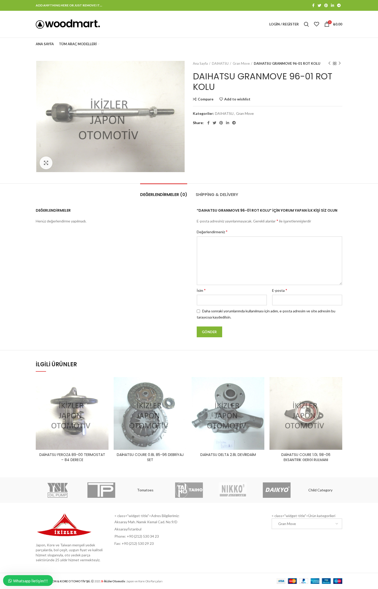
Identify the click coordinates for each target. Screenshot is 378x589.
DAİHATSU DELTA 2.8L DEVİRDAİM (228, 454)
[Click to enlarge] (46, 162)
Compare (205, 99)
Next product (339, 63)
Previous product (329, 63)
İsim (201, 290)
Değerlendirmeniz (212, 231)
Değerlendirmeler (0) (163, 195)
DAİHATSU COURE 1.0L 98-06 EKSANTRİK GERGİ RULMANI (305, 457)
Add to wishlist (237, 99)
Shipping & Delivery (217, 195)
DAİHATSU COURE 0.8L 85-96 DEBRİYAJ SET (150, 457)
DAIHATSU (220, 63)
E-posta (279, 290)
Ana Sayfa (200, 63)
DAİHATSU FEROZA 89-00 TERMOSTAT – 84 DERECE (72, 457)
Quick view (104, 397)
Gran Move (241, 63)
